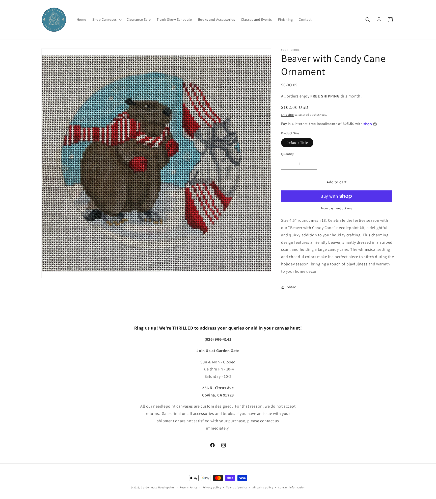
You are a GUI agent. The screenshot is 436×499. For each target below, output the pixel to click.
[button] (106, 19)
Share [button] (291, 287)
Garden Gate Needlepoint (157, 487)
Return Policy (189, 487)
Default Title (297, 142)
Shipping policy (262, 487)
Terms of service (236, 487)
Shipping (287, 114)
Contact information (291, 487)
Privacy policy (212, 487)
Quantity (287, 154)
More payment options (336, 208)
